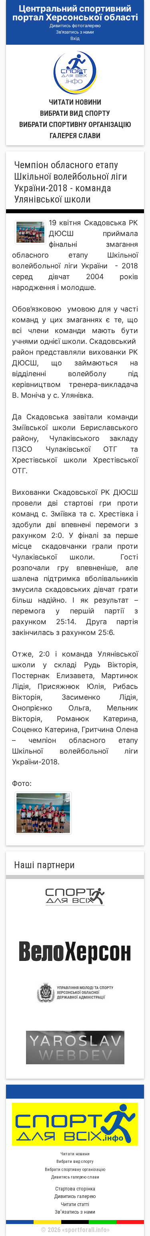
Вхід (75, 38)
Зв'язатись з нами (75, 32)
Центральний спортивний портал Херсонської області (75, 13)
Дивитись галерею (75, 1196)
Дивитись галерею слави (75, 1177)
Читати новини (75, 102)
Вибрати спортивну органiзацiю (75, 124)
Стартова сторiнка (75, 1189)
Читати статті (75, 1204)
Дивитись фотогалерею (75, 25)
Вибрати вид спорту (75, 113)
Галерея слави (75, 135)
